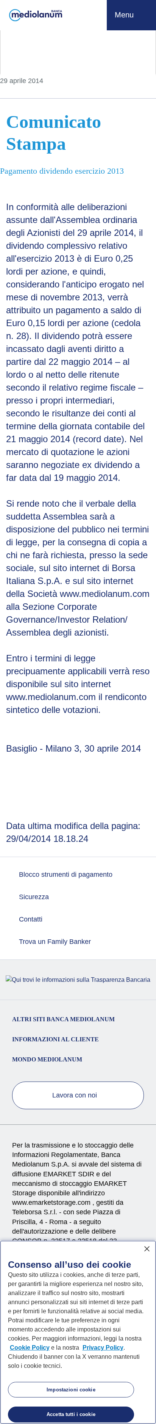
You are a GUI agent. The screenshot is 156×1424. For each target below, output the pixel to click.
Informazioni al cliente (55, 1039)
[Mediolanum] (35, 15)
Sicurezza (33, 897)
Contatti (29, 919)
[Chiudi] (147, 1248)
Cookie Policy (30, 1347)
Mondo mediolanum (47, 1059)
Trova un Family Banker (54, 941)
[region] (78, 1332)
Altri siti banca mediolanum (63, 1019)
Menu (125, 15)
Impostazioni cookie (71, 1390)
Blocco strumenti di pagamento (64, 874)
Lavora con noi (75, 1095)
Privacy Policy (103, 1347)
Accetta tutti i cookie (71, 1414)
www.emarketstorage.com (52, 1202)
